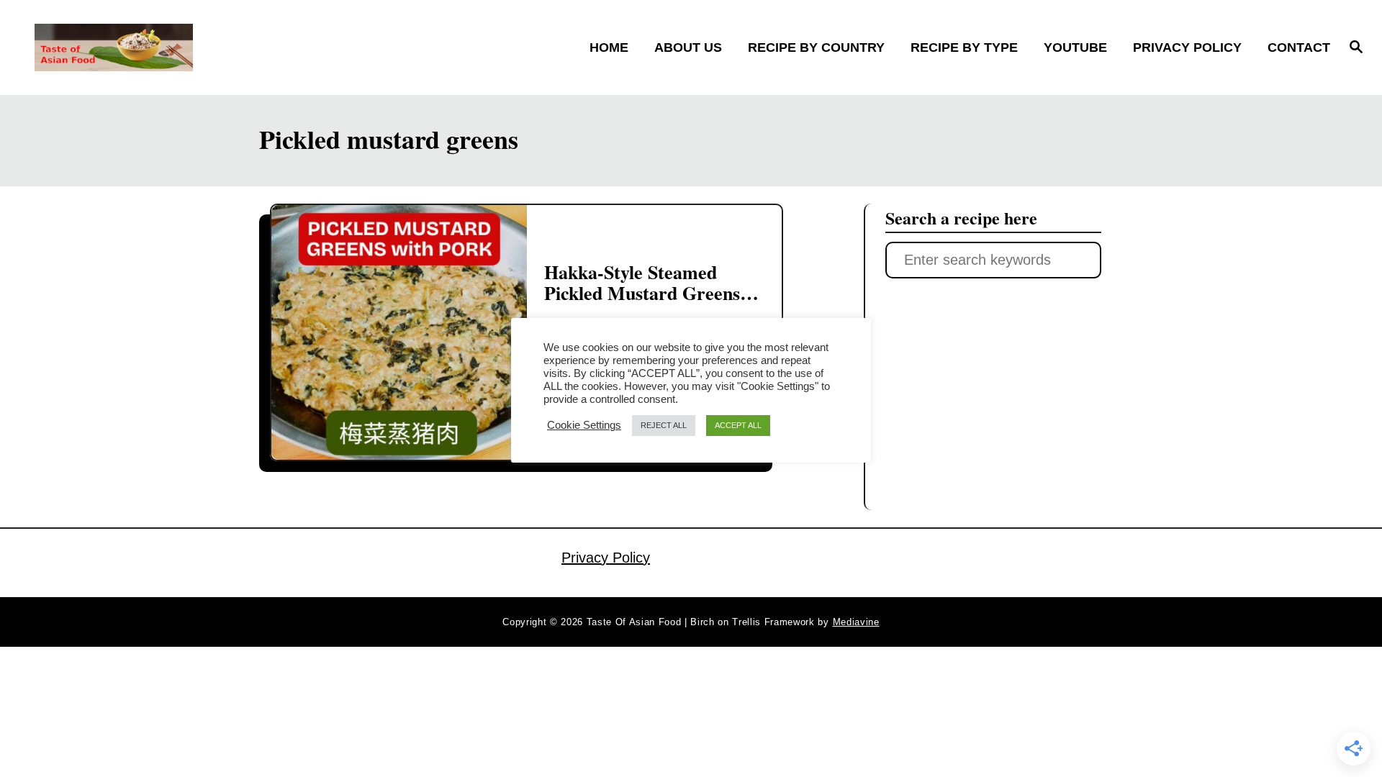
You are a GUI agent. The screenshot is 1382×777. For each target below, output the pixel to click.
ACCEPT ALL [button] (738, 425)
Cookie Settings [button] (584, 425)
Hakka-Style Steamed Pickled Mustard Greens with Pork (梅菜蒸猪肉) (642, 293)
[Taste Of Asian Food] (195, 47)
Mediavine (856, 622)
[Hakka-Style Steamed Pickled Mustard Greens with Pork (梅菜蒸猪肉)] (399, 332)
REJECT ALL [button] (664, 425)
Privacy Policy (605, 557)
